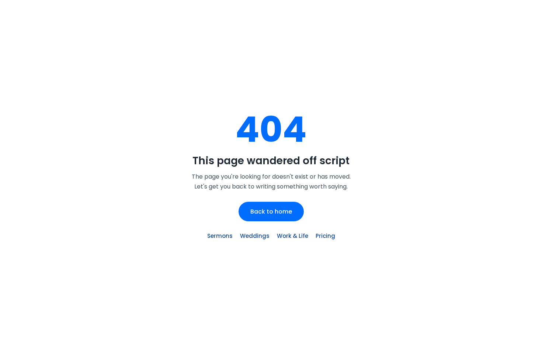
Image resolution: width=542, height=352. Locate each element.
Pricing (325, 236)
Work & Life (292, 236)
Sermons (220, 236)
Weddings (255, 236)
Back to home (271, 211)
